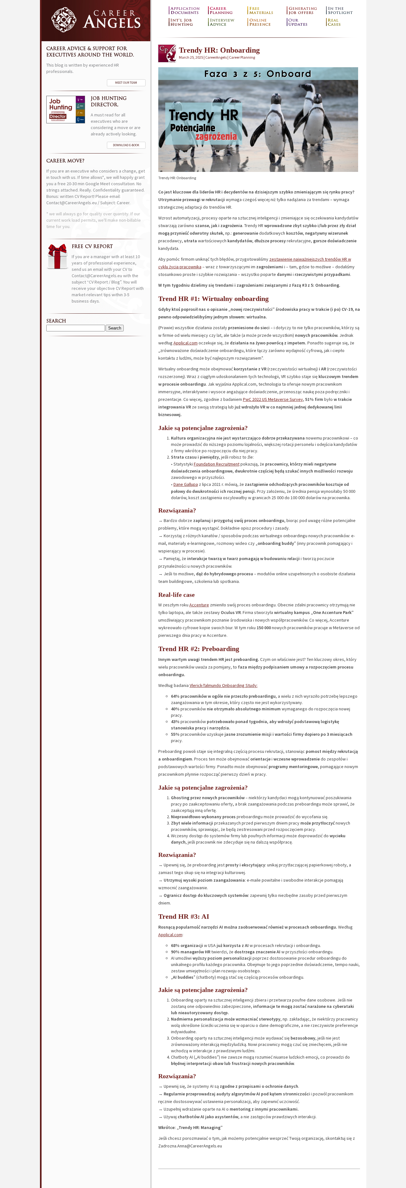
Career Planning (226, 10)
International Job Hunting (186, 22)
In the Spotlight (344, 10)
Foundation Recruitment (216, 464)
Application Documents (186, 10)
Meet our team (126, 83)
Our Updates (304, 22)
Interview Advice (226, 22)
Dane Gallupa (186, 484)
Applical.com (186, 343)
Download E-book (126, 145)
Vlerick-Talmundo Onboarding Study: (224, 685)
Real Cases (344, 22)
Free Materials (265, 10)
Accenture (199, 605)
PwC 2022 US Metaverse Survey (273, 399)
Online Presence (265, 22)
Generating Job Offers (304, 10)
